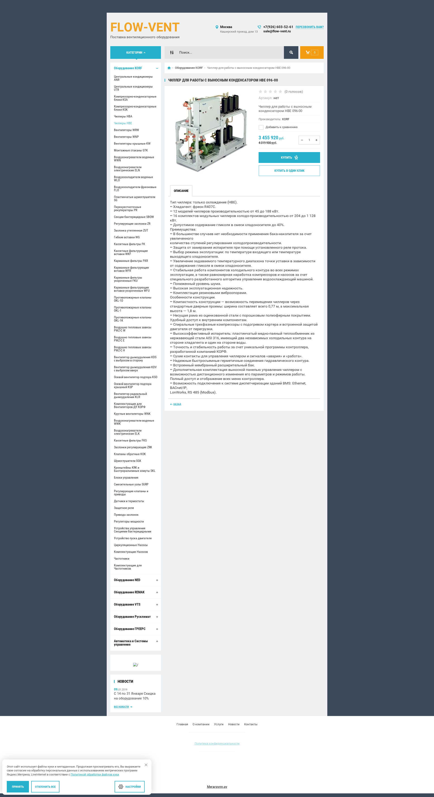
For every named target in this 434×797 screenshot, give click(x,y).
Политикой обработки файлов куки (95, 774)
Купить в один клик (289, 170)
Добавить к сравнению (281, 127)
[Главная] (169, 68)
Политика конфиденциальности (217, 743)
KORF (285, 119)
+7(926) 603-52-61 (278, 27)
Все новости (121, 707)
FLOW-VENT (145, 27)
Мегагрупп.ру (217, 786)
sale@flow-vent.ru (277, 31)
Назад (177, 404)
